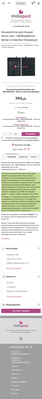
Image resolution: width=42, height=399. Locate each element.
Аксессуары (17, 43)
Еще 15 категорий (14, 296)
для (21, 119)
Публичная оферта (19, 382)
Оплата (34, 157)
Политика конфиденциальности (20, 353)
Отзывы (14, 386)
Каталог (10, 43)
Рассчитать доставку (22, 145)
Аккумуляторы (13, 255)
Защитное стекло (14, 259)
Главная (3, 43)
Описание (11, 157)
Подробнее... (5, 238)
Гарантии (23, 157)
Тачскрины (11, 287)
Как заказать (16, 370)
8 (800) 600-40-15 (22, 26)
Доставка (15, 390)
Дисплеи (10, 283)
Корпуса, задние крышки (17, 291)
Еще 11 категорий (14, 268)
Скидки (14, 378)
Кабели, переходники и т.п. (18, 263)
